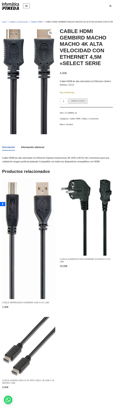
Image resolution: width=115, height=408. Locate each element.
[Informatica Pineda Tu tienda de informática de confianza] (10, 6)
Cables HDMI (37, 22)
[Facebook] (2, 204)
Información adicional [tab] (32, 147)
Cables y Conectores (19, 22)
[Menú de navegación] (26, 6)
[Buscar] (110, 6)
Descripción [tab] (8, 147)
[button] (50, 32)
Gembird (69, 124)
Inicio (4, 22)
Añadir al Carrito (77, 101)
